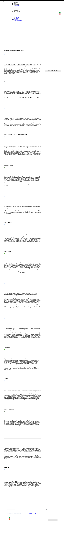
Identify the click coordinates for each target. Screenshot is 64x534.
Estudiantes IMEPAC (18, 20)
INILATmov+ (15, 9)
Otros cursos (17, 6)
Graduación (17, 5)
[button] (33, 13)
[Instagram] (31, 517)
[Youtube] (33, 517)
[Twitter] (38, 517)
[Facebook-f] (28, 517)
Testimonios (16, 10)
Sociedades (15, 3)
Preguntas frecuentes (17, 11)
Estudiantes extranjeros (18, 8)
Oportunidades (15, 19)
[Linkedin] (36, 517)
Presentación (16, 2)
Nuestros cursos (16, 4)
